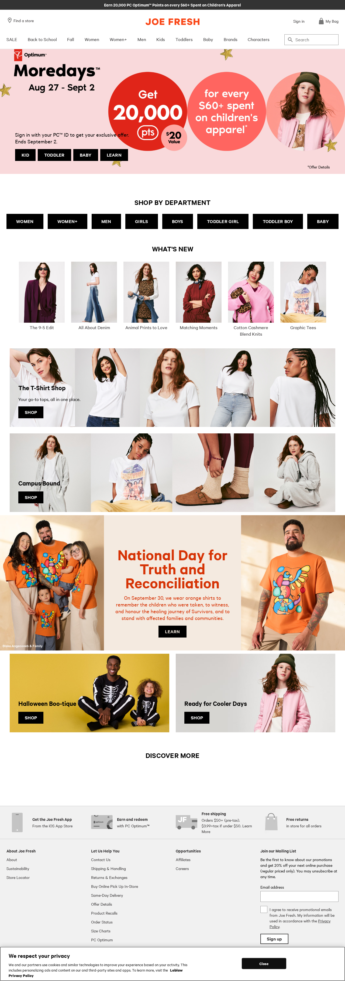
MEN (106, 221)
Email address (272, 887)
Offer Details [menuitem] (101, 904)
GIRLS (141, 221)
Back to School (42, 39)
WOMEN (24, 221)
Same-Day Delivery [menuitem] (107, 895)
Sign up (274, 939)
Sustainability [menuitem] (17, 868)
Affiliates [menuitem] (183, 859)
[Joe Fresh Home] (172, 21)
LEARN (114, 155)
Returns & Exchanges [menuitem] (109, 877)
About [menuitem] (11, 859)
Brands (230, 39)
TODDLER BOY (278, 221)
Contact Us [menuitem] (101, 859)
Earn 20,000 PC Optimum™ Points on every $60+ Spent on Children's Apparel (172, 5)
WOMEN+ (67, 221)
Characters (259, 39)
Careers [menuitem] (182, 868)
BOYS (177, 221)
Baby (208, 39)
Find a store (23, 20)
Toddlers (184, 39)
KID (25, 155)
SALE (11, 39)
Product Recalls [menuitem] (104, 913)
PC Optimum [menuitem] (102, 939)
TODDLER (54, 155)
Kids (160, 39)
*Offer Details (319, 167)
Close (264, 963)
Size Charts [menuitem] (101, 930)
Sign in (299, 21)
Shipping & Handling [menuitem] (108, 868)
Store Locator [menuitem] (18, 877)
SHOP (31, 412)
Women (92, 39)
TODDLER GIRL (223, 221)
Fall (70, 39)
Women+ (118, 39)
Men (141, 39)
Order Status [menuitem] (102, 922)
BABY (86, 155)
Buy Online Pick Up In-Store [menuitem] (114, 886)
